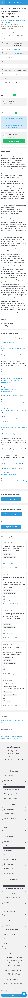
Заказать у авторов (11, 514)
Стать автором (8, 775)
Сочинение (7, 832)
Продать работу (11, 527)
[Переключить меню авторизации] (25, 2)
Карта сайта (7, 948)
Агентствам (7, 925)
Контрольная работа (10, 818)
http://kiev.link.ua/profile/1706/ (12, 464)
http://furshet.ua (7, 342)
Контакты (6, 939)
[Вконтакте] (9, 974)
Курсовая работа (19, 53)
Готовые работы (11, 859)
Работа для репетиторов (11, 789)
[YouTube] (19, 974)
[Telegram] (16, 974)
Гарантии (6, 902)
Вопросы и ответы (9, 934)
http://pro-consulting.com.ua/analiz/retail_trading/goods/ (14, 409)
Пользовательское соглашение (13, 888)
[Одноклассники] (12, 974)
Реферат (6, 827)
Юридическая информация (12, 897)
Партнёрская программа (11, 930)
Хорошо (14, 995)
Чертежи (6, 841)
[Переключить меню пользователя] (2, 2)
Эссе (5, 846)
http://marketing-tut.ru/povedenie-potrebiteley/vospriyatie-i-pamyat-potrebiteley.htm (11, 380)
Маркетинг (17, 49)
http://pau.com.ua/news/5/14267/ (12, 395)
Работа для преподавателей (12, 785)
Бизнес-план (8, 850)
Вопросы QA (9, 869)
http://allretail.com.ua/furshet (12, 468)
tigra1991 (12, 32)
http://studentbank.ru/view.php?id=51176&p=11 (11, 356)
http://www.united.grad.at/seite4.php (14, 434)
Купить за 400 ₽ (14, 141)
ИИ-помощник (10, 873)
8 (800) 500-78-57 (14, 751)
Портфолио (9, 864)
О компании (7, 884)
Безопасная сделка (9, 911)
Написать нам (14, 765)
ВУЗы (5, 943)
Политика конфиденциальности (13, 893)
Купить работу (10, 499)
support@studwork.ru (14, 753)
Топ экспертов (8, 920)
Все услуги (7, 855)
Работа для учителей (10, 794)
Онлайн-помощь (9, 836)
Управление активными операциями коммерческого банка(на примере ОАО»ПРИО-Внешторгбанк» (12, 736)
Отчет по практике (9, 823)
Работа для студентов (10, 798)
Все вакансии (8, 780)
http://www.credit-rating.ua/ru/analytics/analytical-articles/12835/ (10, 389)
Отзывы (6, 916)
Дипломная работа (9, 809)
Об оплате (7, 907)
